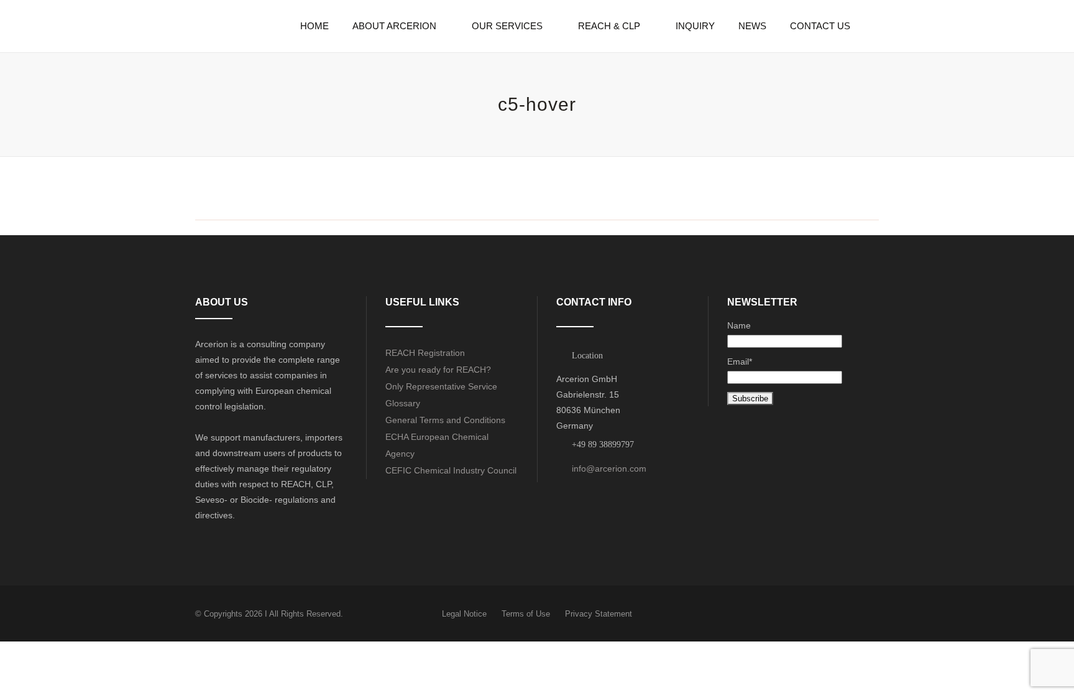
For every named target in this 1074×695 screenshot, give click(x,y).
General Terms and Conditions (445, 420)
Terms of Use (526, 613)
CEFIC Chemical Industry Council (450, 470)
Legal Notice (464, 613)
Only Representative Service (441, 386)
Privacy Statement (598, 613)
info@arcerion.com (609, 468)
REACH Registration (425, 353)
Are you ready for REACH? (438, 370)
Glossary (402, 403)
